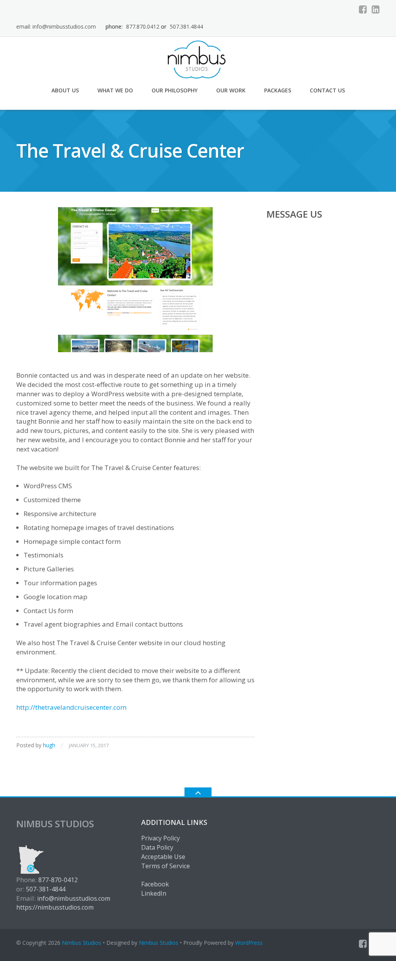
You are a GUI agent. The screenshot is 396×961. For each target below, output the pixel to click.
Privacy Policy (160, 838)
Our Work (231, 90)
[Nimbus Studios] (198, 58)
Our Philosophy (175, 90)
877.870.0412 (142, 26)
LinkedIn (153, 893)
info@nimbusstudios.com (73, 898)
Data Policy (157, 847)
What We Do (115, 90)
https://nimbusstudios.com (55, 907)
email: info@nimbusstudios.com (56, 26)
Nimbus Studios (81, 942)
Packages (277, 90)
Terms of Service (165, 866)
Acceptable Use (163, 856)
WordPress (249, 942)
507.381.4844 (186, 26)
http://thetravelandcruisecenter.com (71, 707)
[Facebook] (363, 9)
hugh (49, 745)
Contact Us (327, 90)
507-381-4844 (45, 889)
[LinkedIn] (376, 9)
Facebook (155, 884)
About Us (65, 90)
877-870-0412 (58, 880)
